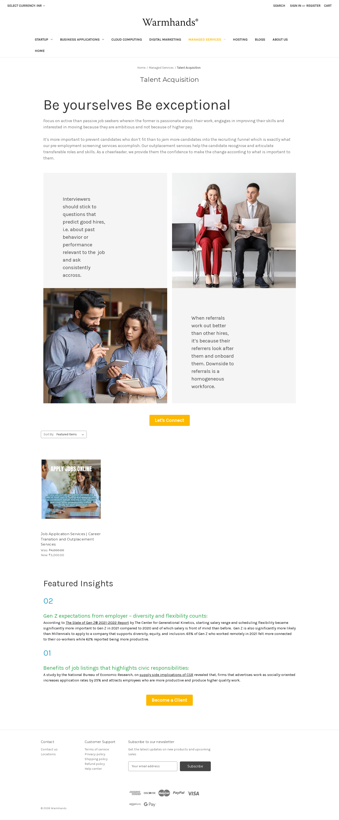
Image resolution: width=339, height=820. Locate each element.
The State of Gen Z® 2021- (87, 622)
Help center (93, 769)
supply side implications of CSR (166, 675)
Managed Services (204, 39)
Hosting (240, 39)
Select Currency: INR (24, 6)
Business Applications (80, 39)
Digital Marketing (165, 39)
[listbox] (71, 434)
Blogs (260, 39)
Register (313, 6)
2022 (112, 622)
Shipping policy (96, 759)
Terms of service (97, 749)
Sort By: (49, 434)
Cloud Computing (126, 39)
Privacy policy (95, 754)
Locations (48, 754)
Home (40, 51)
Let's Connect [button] (169, 420)
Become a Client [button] (169, 700)
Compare (69, 489)
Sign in (295, 6)
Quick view (67, 481)
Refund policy (95, 764)
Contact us (49, 749)
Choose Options (71, 497)
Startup (41, 39)
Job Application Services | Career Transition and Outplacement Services (71, 539)
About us (280, 39)
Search (279, 6)
